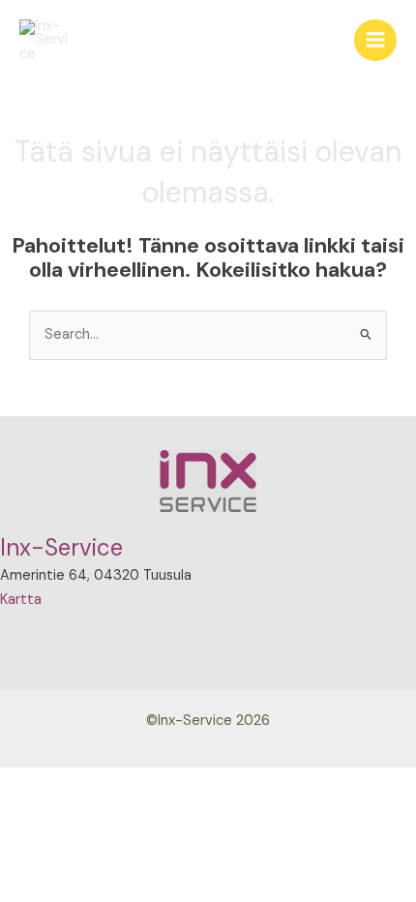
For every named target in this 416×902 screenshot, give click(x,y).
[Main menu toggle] (375, 40)
